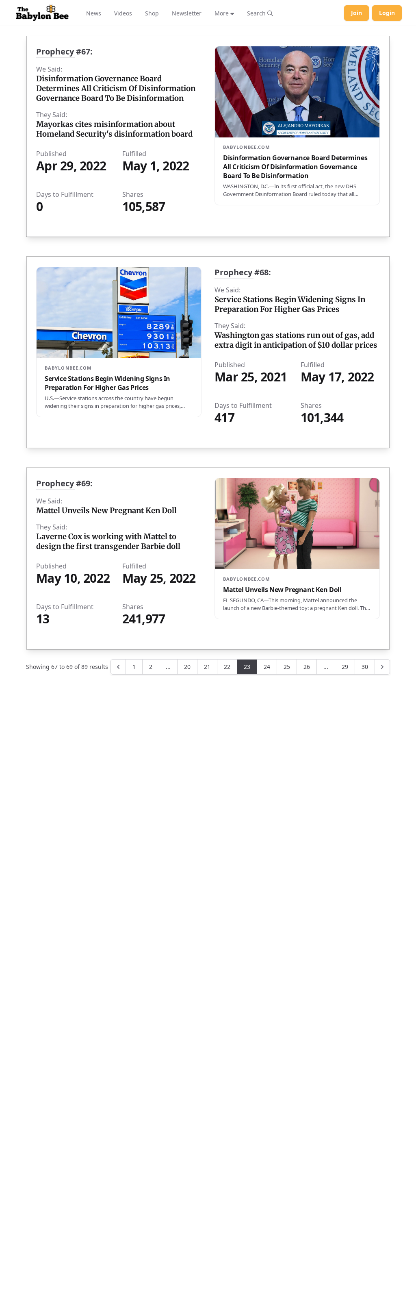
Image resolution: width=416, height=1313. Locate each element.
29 (345, 667)
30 (365, 667)
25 (287, 667)
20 (187, 667)
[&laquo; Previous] (118, 667)
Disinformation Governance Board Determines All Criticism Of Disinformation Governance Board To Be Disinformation (115, 88)
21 (207, 667)
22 (227, 667)
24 (267, 667)
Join (356, 13)
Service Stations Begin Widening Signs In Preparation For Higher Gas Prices (289, 304)
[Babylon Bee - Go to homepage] (42, 13)
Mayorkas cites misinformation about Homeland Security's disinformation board (114, 129)
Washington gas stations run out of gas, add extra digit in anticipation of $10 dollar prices (295, 340)
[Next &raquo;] (382, 667)
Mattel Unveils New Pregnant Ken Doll (106, 510)
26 (306, 667)
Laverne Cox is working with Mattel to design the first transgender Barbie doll (108, 541)
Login (387, 13)
